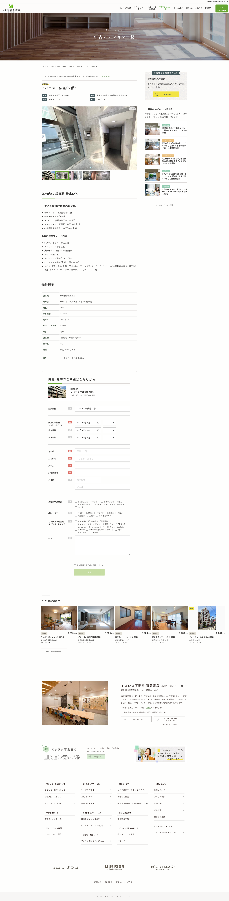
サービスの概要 (87, 790)
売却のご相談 (123, 797)
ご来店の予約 (159, 797)
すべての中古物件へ (53, 651)
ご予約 (148, 708)
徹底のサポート (87, 803)
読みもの (189, 8)
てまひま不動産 (125, 8)
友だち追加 (97, 757)
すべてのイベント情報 (164, 205)
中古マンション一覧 (165, 8)
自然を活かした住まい (90, 819)
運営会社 (98, 882)
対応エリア (172, 686)
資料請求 (158, 810)
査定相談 (167, 94)
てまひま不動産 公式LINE (165, 832)
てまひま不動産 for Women (92, 841)
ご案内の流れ (87, 797)
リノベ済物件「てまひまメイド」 (132, 790)
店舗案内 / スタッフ (53, 797)
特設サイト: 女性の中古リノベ (217, 1)
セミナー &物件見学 (152, 8)
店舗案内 (208, 8)
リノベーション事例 (139, 8)
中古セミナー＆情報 (126, 834)
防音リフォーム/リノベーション (131, 803)
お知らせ (198, 8)
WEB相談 (158, 803)
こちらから (104, 76)
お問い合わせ (221, 10)
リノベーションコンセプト (92, 826)
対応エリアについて (53, 803)
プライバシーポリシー (125, 882)
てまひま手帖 (123, 819)
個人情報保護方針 (84, 565)
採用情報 (109, 882)
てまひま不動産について (55, 790)
